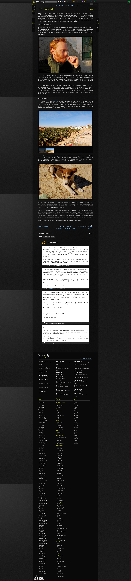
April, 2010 (41, 532)
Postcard (59, 510)
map (78, 1)
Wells (58, 497)
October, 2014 (42, 442)
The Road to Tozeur (43, 226)
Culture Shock (47, 236)
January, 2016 (42, 417)
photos (74, 1)
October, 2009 (42, 542)
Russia (75, 434)
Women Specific (60, 575)
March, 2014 (41, 453)
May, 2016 (41, 410)
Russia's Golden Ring (61, 535)
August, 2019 (42, 402)
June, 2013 (41, 468)
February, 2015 (42, 435)
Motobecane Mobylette (62, 528)
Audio (58, 503)
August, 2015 (42, 425)
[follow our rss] (58, 1)
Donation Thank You (61, 437)
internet (86, 1)
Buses (58, 410)
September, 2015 (42, 424)
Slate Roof (59, 482)
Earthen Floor (60, 455)
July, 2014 (41, 447)
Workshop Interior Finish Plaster (63, 395)
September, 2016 (42, 404)
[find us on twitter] (60, 1)
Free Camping (60, 427)
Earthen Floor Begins (78, 391)
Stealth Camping (60, 429)
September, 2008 (42, 563)
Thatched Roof (60, 490)
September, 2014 (42, 443)
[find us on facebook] (62, 1)
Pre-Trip (58, 546)
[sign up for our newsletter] (65, 1)
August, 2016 (42, 405)
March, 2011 (41, 513)
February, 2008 (42, 573)
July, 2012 (41, 487)
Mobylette (55, 101)
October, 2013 (42, 462)
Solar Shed (59, 485)
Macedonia (76, 425)
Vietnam (76, 443)
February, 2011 (42, 515)
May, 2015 (41, 430)
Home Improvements (43, 389)
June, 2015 (41, 429)
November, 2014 (42, 440)
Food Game (59, 434)
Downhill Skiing (60, 561)
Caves (58, 515)
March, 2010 (41, 533)
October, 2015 (42, 422)
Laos (75, 420)
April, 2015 (41, 432)
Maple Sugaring (60, 470)
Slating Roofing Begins (43, 381)
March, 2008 (41, 571)
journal (69, 1)
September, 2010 (42, 523)
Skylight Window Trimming (62, 386)
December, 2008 (42, 558)
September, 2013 (42, 463)
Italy (75, 419)
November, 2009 (42, 540)
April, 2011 (41, 512)
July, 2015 (41, 427)
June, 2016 (41, 409)
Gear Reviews (60, 545)
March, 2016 (41, 414)
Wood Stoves (60, 500)
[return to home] (39, 1)
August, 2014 (42, 445)
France (75, 410)
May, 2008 (41, 568)
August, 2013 (42, 465)
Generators (59, 463)
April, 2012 (41, 492)
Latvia (75, 422)
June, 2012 (41, 488)
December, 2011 (42, 498)
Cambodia (76, 404)
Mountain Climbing (61, 415)
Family (58, 563)
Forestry (59, 458)
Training (59, 550)
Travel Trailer (60, 493)
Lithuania (76, 424)
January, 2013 (42, 477)
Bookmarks (95, 4)
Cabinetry (59, 447)
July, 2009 (41, 546)
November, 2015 (42, 420)
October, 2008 (42, 561)
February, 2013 (42, 475)
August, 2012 (42, 485)
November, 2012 (42, 480)
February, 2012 (42, 495)
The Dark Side (46, 9)
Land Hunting (60, 468)
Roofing (58, 477)
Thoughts (59, 571)
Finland (75, 409)
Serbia (75, 437)
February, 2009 (42, 555)
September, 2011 (42, 503)
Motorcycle (59, 530)
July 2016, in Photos (43, 393)
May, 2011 (41, 510)
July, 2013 (41, 467)
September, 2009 (42, 543)
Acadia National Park (61, 513)
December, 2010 (42, 518)
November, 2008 (42, 560)
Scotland (76, 435)
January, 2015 (42, 437)
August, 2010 (42, 525)
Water (58, 495)
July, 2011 (41, 507)
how (91, 1)
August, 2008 (42, 565)
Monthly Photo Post (61, 566)
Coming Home (60, 517)
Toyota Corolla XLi (61, 540)
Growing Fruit (60, 465)
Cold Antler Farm (60, 452)
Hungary (76, 417)
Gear (58, 543)
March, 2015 (41, 434)
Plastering (59, 473)
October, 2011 (42, 502)
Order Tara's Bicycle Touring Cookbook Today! (65, 5)
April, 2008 (41, 570)
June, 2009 (41, 548)
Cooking (59, 432)
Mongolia (76, 427)
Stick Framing (60, 487)
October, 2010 (42, 522)
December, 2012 (42, 478)
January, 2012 (42, 497)
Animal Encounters (61, 556)
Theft (58, 442)
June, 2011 (41, 508)
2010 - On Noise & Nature (65, 226)
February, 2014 (42, 455)
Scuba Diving (60, 537)
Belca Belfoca (60, 505)
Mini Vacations (60, 525)
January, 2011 (42, 517)
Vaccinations (60, 551)
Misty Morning (42, 373)
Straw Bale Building (61, 488)
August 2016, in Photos (44, 377)
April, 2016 (41, 412)
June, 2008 (41, 566)
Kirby (51, 343)
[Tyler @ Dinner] (65, 54)
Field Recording (60, 507)
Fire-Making (59, 425)
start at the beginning (87, 358)
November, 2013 (42, 460)
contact (95, 1)
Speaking (59, 407)
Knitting (58, 565)
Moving (58, 568)
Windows (59, 498)
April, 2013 (41, 472)
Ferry (58, 412)
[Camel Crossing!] (65, 128)
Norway (76, 429)
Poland (75, 430)
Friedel (51, 288)
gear (82, 1)
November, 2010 (42, 520)
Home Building (60, 467)
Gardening (59, 462)
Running (59, 570)
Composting (59, 453)
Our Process (59, 404)
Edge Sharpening (60, 457)
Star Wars (59, 538)
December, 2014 (42, 439)
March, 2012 (41, 493)
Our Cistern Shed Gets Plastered (81, 377)
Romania (76, 432)
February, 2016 (42, 415)
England (76, 405)
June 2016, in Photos (60, 378)
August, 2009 (42, 545)
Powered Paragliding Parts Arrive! (63, 382)
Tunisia (52, 236)
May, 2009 (41, 550)
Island (58, 523)
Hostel (58, 522)
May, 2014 (41, 450)
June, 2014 (41, 448)
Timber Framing (60, 492)
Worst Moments (60, 443)
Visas (58, 553)
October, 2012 (42, 482)
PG (90, 233)
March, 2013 (41, 473)
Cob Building (60, 450)
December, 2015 (42, 419)
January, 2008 (42, 575)
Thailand (76, 440)
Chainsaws (59, 448)
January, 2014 (42, 457)
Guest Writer (59, 440)
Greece (75, 414)
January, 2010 (42, 537)
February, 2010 (42, 535)
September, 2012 (42, 483)
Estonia (75, 407)
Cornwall (59, 518)
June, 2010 (41, 528)
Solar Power (59, 483)
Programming (60, 405)
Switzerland (76, 439)
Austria (75, 402)
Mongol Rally (60, 527)
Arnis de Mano (60, 558)
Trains (58, 419)
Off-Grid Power (60, 472)
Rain (58, 417)
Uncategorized (60, 573)
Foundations (59, 460)
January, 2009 (42, 556)
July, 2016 (41, 407)
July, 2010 (41, 527)
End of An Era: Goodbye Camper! (46, 385)
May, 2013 (41, 470)
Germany (76, 412)
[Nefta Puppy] (65, 181)
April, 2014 (41, 452)
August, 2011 (42, 505)
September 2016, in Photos (44, 368)
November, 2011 (42, 500)
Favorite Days (60, 439)
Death (58, 560)
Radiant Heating (60, 475)
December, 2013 (42, 458)
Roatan (58, 533)
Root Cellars (59, 478)
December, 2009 (42, 538)
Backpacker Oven (61, 424)
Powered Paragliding (61, 532)
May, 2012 (41, 490)
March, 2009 (41, 553)
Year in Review (60, 576)
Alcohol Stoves (60, 422)
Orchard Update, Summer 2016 (63, 390)
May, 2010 (41, 530)
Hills (58, 414)
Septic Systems (60, 480)
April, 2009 (41, 551)
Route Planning (60, 548)
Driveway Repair (60, 374)
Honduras (76, 415)
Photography (60, 508)
